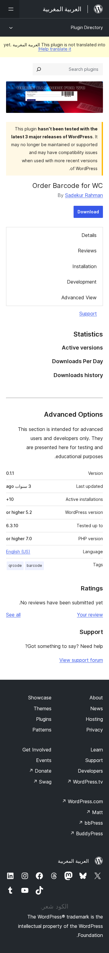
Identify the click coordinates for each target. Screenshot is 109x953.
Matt (94, 812)
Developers (90, 771)
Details (89, 235)
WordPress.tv (85, 782)
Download (88, 211)
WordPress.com (82, 801)
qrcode (15, 565)
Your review (90, 615)
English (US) (18, 551)
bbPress (90, 823)
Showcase (39, 698)
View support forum (81, 660)
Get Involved (36, 750)
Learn (97, 750)
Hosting (94, 719)
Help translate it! (54, 48)
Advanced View (79, 297)
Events (43, 760)
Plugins (43, 719)
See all (13, 615)
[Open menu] (9, 9)
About (96, 698)
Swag (42, 782)
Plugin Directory (87, 27)
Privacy (94, 730)
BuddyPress (86, 833)
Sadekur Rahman (84, 195)
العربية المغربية (73, 861)
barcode (34, 565)
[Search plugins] (39, 69)
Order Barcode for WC (67, 185)
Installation (84, 266)
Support (88, 314)
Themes (42, 708)
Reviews (87, 251)
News (96, 708)
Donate (40, 771)
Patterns (41, 730)
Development (82, 282)
